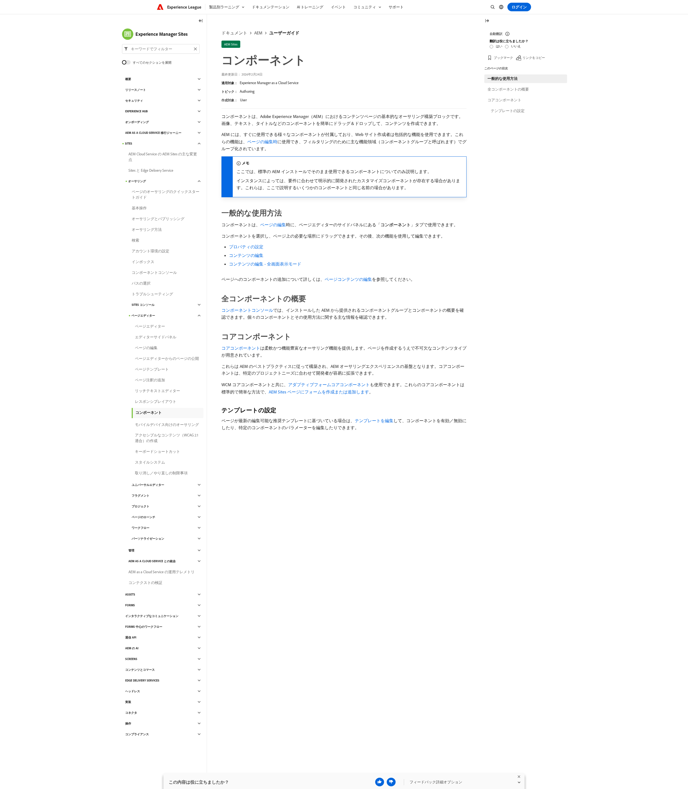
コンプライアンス (137, 734)
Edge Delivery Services (142, 680)
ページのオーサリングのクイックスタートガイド (165, 194)
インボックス (143, 261)
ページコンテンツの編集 (348, 279)
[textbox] (161, 49)
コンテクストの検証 (145, 582)
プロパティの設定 (246, 246)
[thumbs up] (379, 782)
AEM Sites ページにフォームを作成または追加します (319, 391)
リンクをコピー (533, 58)
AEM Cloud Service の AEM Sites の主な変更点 (162, 157)
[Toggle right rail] (487, 21)
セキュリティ (134, 100)
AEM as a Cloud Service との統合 (152, 561)
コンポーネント (148, 412)
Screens (131, 659)
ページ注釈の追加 (150, 380)
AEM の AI (131, 648)
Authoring (247, 91)
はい (499, 46)
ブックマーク (503, 58)
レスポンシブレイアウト (155, 401)
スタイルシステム (150, 462)
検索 (135, 240)
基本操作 (139, 208)
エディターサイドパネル (155, 337)
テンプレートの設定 (508, 110)
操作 (128, 723)
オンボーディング (137, 122)
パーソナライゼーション (148, 538)
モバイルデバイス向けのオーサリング (167, 424)
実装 (128, 702)
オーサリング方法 (147, 229)
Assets (130, 594)
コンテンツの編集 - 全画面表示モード (265, 264)
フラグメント (140, 495)
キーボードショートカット (157, 451)
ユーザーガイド (284, 32)
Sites (128, 143)
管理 (131, 550)
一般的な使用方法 (503, 78)
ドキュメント (234, 32)
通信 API (130, 637)
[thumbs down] (391, 782)
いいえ (516, 46)
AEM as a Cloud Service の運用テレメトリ (161, 571)
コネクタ (131, 713)
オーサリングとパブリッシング (158, 218)
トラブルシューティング (152, 294)
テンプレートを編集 (374, 420)
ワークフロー (140, 528)
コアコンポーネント (240, 348)
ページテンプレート (152, 369)
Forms (130, 605)
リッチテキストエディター (157, 390)
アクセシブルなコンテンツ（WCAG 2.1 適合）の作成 (166, 438)
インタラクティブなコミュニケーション (151, 616)
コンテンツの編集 (246, 255)
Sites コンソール (143, 305)
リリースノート (135, 90)
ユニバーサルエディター (148, 485)
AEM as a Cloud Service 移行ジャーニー (153, 133)
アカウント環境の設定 (150, 251)
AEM (258, 32)
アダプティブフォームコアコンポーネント (329, 384)
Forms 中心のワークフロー (143, 627)
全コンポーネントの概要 (508, 89)
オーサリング (137, 181)
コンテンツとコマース (140, 670)
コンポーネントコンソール (247, 310)
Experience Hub (136, 111)
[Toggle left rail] (201, 21)
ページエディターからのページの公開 (167, 358)
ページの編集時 (262, 141)
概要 (128, 79)
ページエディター (143, 315)
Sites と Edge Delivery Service (150, 170)
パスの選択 (141, 283)
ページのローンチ (143, 517)
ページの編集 (273, 224)
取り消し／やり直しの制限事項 (161, 473)
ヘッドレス (132, 691)
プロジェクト (140, 506)
